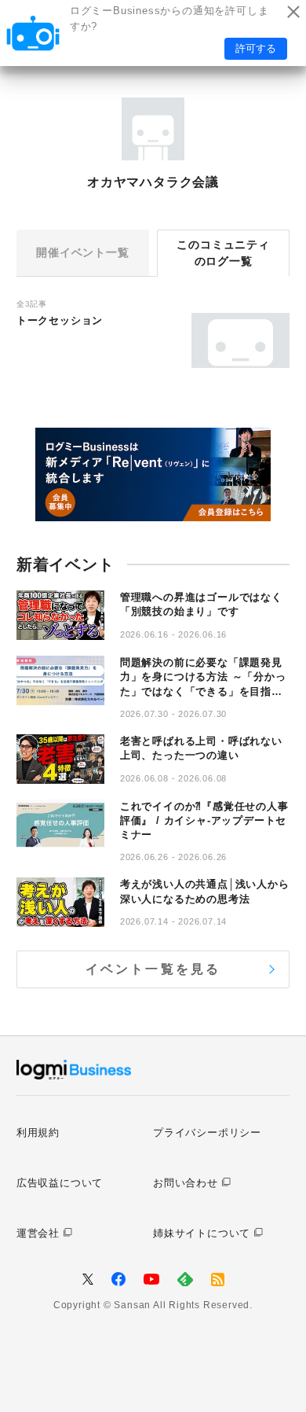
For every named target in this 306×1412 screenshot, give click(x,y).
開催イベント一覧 (82, 252)
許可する (255, 48)
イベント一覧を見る (153, 969)
